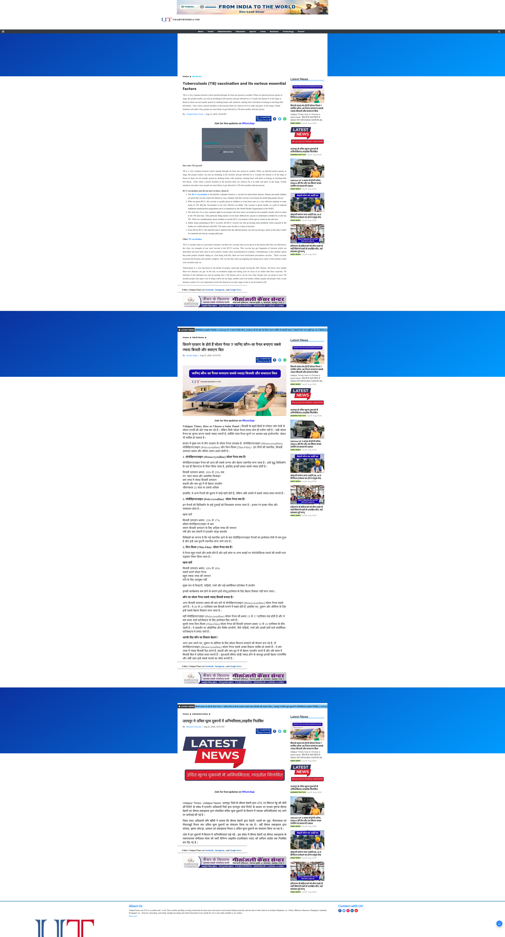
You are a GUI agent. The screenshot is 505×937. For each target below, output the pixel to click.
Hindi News (198, 337)
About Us (135, 906)
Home (186, 76)
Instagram (219, 290)
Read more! (133, 916)
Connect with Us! (350, 906)
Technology (288, 31)
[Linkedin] (352, 910)
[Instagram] (348, 910)
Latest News (299, 79)
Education (240, 31)
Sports (252, 31)
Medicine (197, 76)
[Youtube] (356, 910)
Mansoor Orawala (193, 727)
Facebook (209, 290)
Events (301, 31)
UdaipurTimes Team (194, 114)
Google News (235, 290)
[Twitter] (344, 910)
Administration (225, 31)
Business (274, 31)
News (200, 31)
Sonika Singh (191, 355)
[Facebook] (340, 910)
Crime (263, 31)
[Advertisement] (252, 51)
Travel (210, 31)
